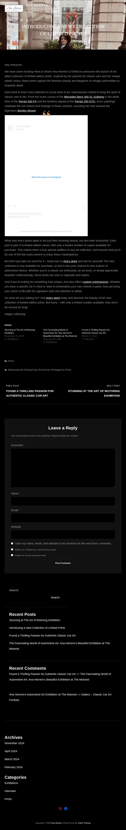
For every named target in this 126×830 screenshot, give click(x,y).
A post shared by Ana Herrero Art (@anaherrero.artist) (46, 231)
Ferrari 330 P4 (27, 101)
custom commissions (95, 281)
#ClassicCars (31, 369)
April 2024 (11, 751)
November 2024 (14, 743)
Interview (10, 791)
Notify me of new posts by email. (30, 555)
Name (15, 493)
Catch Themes (84, 823)
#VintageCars (58, 369)
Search (13, 590)
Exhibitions (11, 783)
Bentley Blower (27, 110)
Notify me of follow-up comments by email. (35, 549)
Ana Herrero (38, 5)
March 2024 (12, 759)
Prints (11, 361)
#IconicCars (44, 369)
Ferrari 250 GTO (85, 101)
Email (15, 510)
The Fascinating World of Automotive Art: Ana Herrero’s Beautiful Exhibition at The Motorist (60, 333)
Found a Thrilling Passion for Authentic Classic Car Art (42, 635)
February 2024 (14, 767)
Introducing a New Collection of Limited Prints (37, 627)
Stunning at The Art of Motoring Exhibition (34, 620)
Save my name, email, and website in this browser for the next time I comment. (63, 543)
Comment (18, 445)
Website (16, 526)
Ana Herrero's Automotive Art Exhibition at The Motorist (43, 694)
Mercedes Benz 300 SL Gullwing (84, 96)
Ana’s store (70, 261)
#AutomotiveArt (16, 369)
